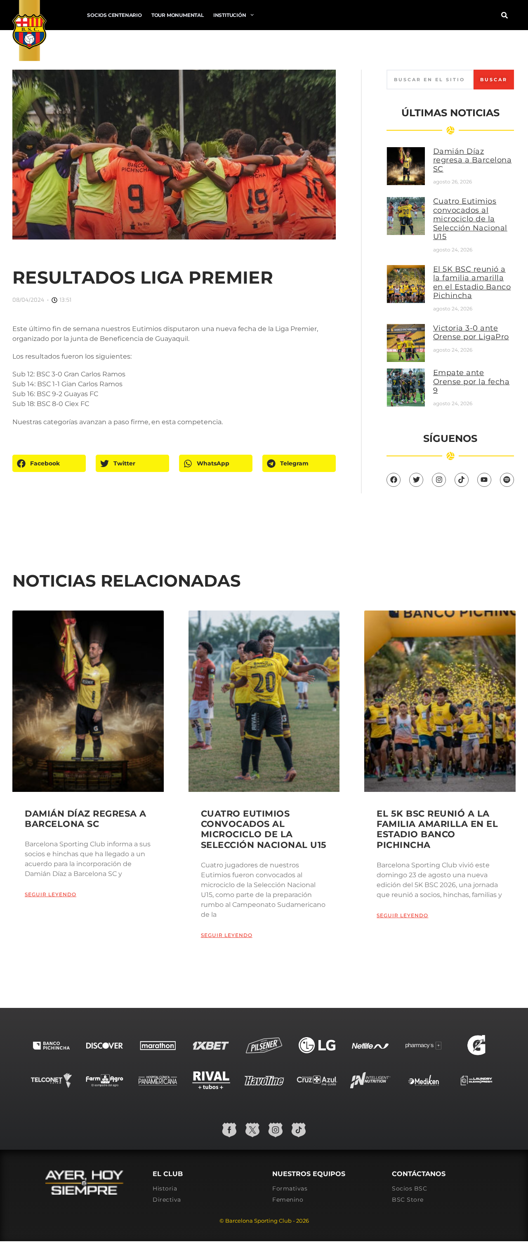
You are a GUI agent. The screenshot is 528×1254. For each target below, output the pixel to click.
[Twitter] (416, 480)
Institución (229, 15)
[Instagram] (439, 480)
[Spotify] (507, 480)
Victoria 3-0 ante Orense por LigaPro (471, 333)
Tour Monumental (177, 15)
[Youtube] (484, 480)
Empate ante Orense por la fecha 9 (471, 381)
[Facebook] (394, 480)
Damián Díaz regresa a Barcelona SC (472, 160)
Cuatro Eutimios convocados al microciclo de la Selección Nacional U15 (470, 219)
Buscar (493, 79)
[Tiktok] (462, 480)
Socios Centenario (114, 15)
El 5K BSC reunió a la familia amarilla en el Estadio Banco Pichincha (472, 283)
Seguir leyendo (50, 894)
